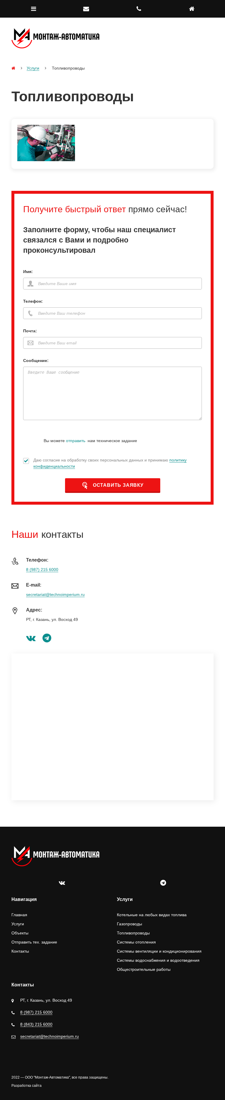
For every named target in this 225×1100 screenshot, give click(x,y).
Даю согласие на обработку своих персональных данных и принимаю (110, 463)
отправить (75, 440)
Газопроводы (129, 924)
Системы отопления (136, 942)
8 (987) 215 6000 (42, 569)
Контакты (20, 951)
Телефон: (33, 301)
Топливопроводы (133, 933)
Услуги (33, 68)
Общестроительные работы (144, 969)
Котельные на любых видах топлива (152, 914)
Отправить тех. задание (34, 942)
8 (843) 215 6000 (36, 1024)
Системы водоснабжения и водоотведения (158, 960)
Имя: (28, 271)
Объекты (19, 933)
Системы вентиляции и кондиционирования (159, 951)
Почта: (30, 331)
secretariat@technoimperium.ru (55, 594)
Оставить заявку (117, 485)
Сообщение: (36, 360)
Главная (19, 914)
